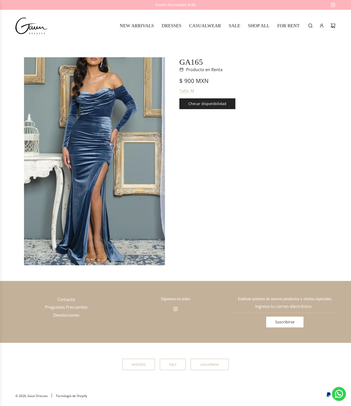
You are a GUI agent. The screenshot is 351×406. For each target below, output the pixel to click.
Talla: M (186, 91)
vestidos (139, 364)
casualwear (209, 364)
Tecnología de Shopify (71, 396)
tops (173, 364)
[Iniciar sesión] (321, 25)
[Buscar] (310, 25)
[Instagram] (333, 4)
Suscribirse (284, 321)
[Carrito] (333, 25)
